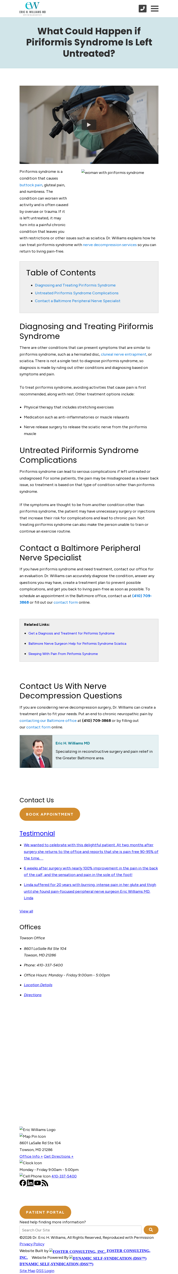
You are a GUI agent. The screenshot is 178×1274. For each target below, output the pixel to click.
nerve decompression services (110, 244)
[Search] (151, 1230)
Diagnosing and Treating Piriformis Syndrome (75, 285)
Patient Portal (45, 1212)
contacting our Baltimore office (48, 720)
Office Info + (31, 1156)
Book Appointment (50, 814)
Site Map (27, 1270)
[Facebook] (23, 1184)
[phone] (143, 8)
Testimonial (37, 833)
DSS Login (45, 1270)
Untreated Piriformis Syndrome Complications (77, 293)
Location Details (38, 985)
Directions (32, 995)
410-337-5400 (64, 1176)
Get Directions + (59, 1156)
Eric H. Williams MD (73, 743)
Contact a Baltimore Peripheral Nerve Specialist (77, 300)
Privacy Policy (32, 1244)
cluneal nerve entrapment (123, 354)
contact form (66, 602)
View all (26, 911)
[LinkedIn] (30, 1184)
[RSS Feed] (45, 1184)
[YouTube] (38, 1184)
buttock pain (31, 185)
